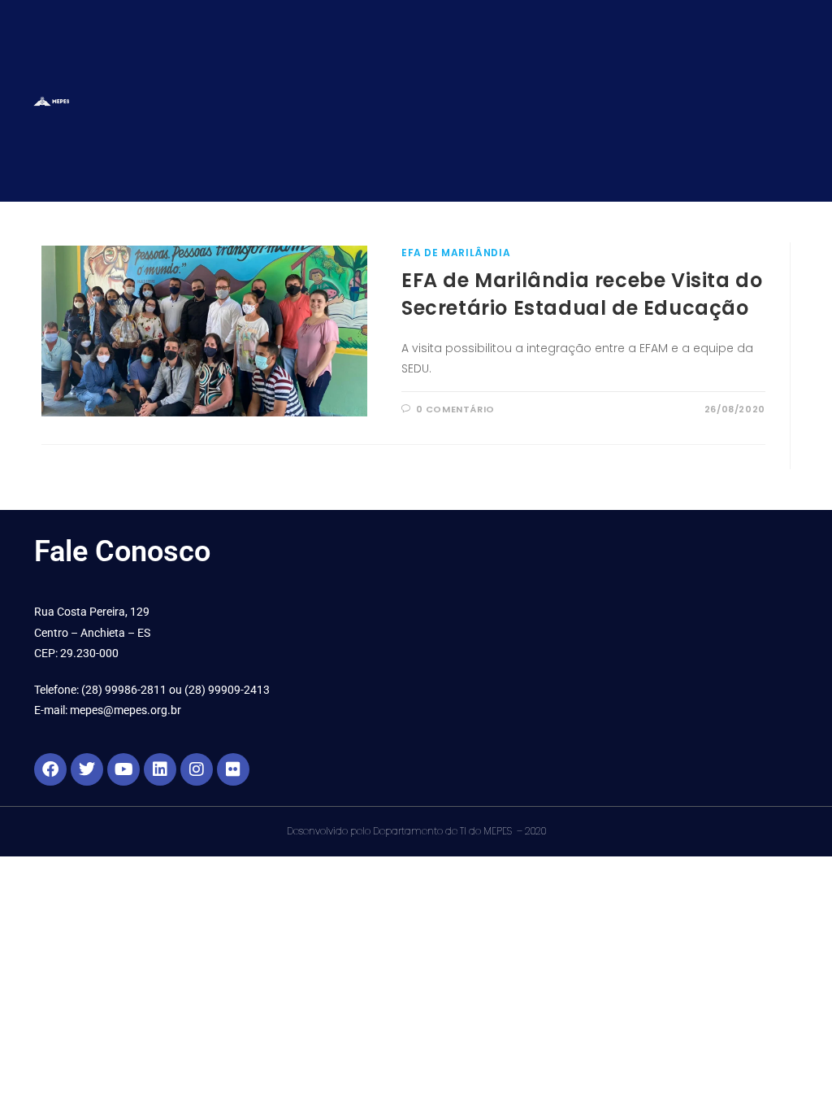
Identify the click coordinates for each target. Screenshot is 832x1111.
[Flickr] (233, 769)
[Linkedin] (160, 769)
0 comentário (455, 409)
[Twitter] (87, 769)
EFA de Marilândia (455, 252)
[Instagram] (196, 769)
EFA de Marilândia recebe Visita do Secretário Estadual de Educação (581, 294)
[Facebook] (50, 769)
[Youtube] (123, 769)
